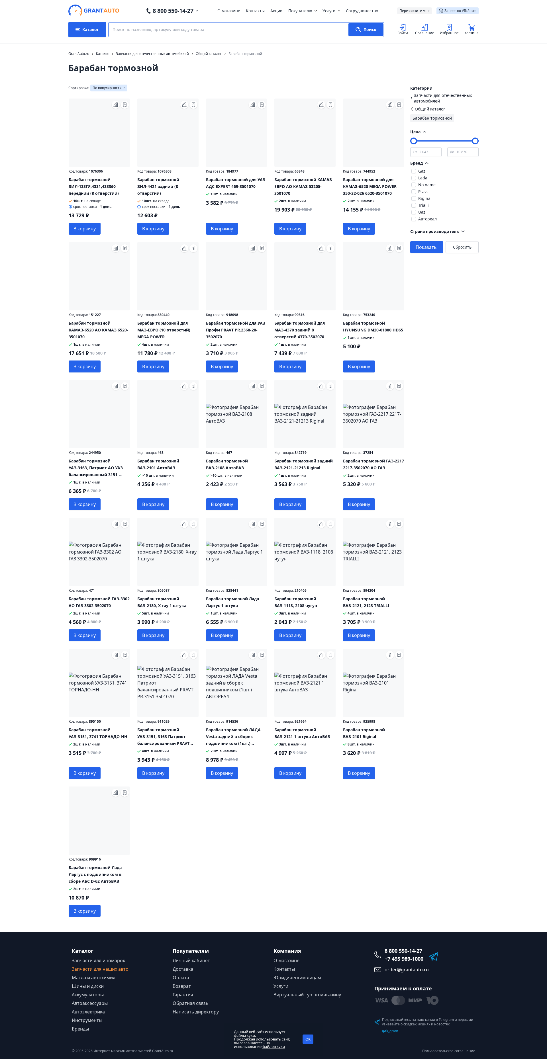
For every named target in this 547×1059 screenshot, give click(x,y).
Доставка (183, 969)
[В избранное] (125, 105)
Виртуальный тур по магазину (307, 995)
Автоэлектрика (88, 1012)
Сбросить (462, 247)
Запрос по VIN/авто (460, 10)
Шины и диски (88, 986)
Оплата (181, 977)
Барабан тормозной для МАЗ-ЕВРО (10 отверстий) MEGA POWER (163, 329)
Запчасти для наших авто (100, 969)
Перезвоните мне (414, 10)
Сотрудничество (362, 10)
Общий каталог (430, 109)
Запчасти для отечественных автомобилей (443, 98)
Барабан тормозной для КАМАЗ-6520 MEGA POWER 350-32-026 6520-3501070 (370, 186)
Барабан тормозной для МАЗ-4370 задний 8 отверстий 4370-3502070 (299, 329)
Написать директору (196, 1012)
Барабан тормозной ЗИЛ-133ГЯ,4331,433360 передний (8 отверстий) (94, 186)
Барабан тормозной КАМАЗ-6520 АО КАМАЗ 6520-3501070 (98, 329)
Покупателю (300, 10)
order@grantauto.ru (407, 969)
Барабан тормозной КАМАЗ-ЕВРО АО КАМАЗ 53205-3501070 (303, 186)
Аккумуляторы (88, 995)
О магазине (228, 10)
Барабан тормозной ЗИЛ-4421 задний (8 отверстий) (158, 186)
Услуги (329, 10)
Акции (276, 10)
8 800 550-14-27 (173, 11)
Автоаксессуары (90, 1003)
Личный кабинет (191, 960)
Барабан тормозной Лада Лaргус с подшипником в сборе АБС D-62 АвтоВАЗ (95, 874)
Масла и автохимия (93, 977)
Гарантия (183, 995)
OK (308, 1039)
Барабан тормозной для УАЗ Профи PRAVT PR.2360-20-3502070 (235, 329)
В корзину (85, 229)
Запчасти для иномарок (98, 960)
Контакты (255, 10)
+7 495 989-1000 (404, 958)
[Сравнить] (116, 105)
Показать (426, 247)
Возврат (182, 986)
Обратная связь (191, 1003)
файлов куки (273, 1046)
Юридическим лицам (297, 977)
